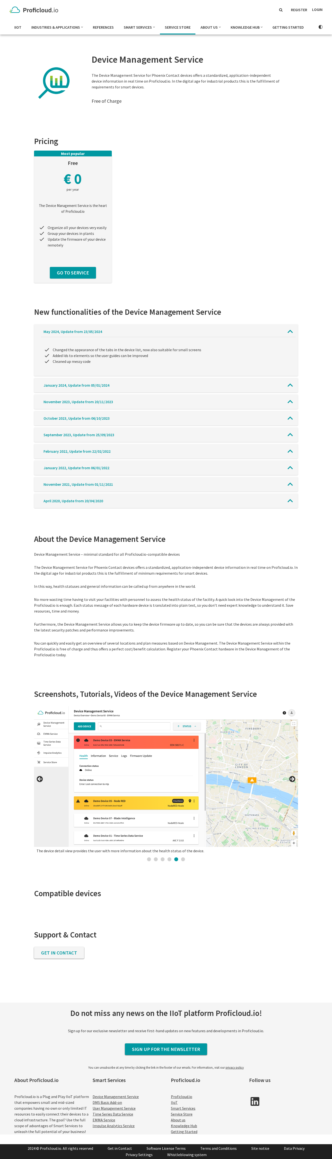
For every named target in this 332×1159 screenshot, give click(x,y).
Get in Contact (59, 953)
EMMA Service (104, 1119)
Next (292, 779)
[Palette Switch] (321, 27)
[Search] (281, 10)
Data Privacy (294, 1148)
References (103, 27)
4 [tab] (169, 859)
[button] (82, 27)
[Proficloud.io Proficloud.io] (35, 10)
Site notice (260, 1148)
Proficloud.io (181, 1096)
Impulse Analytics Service (114, 1125)
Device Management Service (116, 1096)
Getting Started (288, 27)
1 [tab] (149, 859)
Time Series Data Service (113, 1114)
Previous (40, 779)
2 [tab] (156, 859)
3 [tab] (163, 859)
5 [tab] (176, 859)
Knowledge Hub (184, 1125)
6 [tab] (183, 859)
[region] (166, 780)
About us (178, 1119)
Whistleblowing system (187, 1154)
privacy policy (235, 1067)
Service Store (178, 27)
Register (299, 9)
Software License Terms (166, 1148)
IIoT (17, 27)
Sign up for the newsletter (166, 1049)
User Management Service (114, 1108)
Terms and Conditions (218, 1148)
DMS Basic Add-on (107, 1102)
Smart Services (183, 1108)
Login (317, 9)
